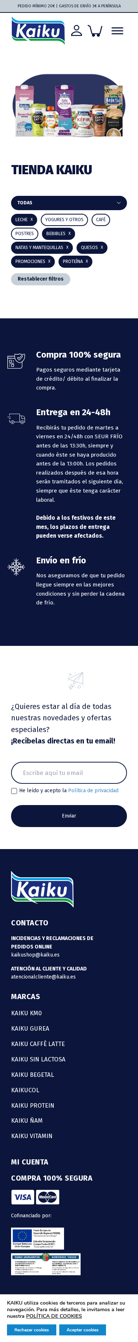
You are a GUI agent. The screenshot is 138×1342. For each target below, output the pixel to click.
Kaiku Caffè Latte (38, 1043)
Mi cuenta (30, 1162)
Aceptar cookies (83, 1330)
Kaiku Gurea (30, 1028)
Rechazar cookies (31, 1330)
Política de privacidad (93, 790)
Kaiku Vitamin (32, 1136)
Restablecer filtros (41, 279)
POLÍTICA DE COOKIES (54, 1316)
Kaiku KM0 (26, 1013)
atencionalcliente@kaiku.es (43, 977)
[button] (58, 234)
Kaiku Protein (32, 1105)
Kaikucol (25, 1090)
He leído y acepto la (68, 790)
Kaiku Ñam (27, 1120)
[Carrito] (95, 31)
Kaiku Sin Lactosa (38, 1059)
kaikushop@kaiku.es (35, 955)
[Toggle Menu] (117, 30)
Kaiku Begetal (32, 1074)
